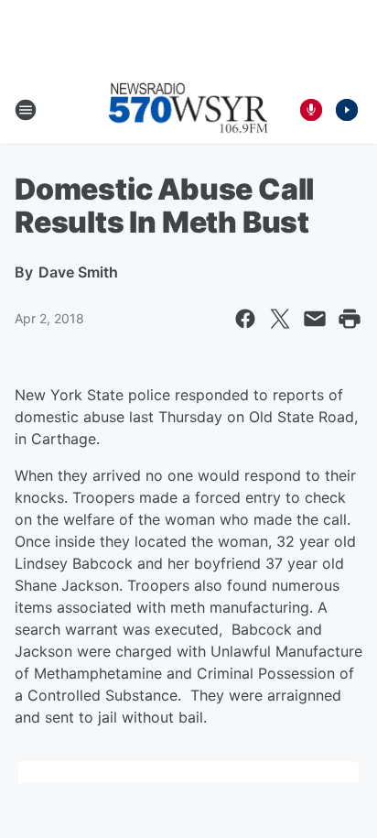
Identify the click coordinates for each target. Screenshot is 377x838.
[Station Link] (188, 110)
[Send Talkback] (311, 110)
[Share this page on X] (280, 319)
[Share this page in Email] (315, 319)
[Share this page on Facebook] (245, 319)
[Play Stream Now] (347, 110)
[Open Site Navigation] (26, 110)
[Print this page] (349, 319)
